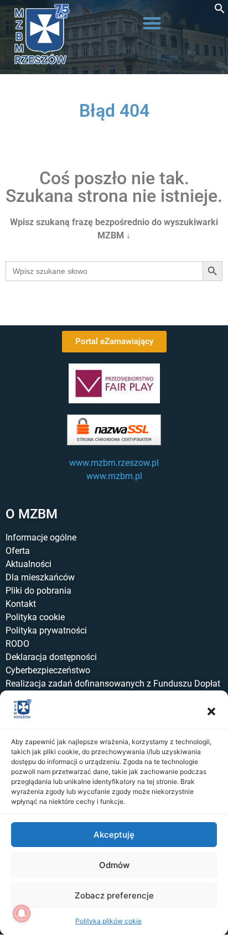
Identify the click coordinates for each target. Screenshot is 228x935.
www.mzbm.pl (114, 476)
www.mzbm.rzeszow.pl (114, 463)
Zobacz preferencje (114, 895)
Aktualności (28, 564)
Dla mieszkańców (40, 577)
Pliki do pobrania (38, 590)
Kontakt (21, 604)
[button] (211, 711)
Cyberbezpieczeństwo (48, 670)
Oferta (18, 551)
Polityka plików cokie (108, 921)
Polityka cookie (35, 617)
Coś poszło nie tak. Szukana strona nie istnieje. (114, 187)
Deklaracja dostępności (51, 657)
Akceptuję (114, 834)
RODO (17, 643)
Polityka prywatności (46, 630)
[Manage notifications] (21, 913)
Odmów (114, 865)
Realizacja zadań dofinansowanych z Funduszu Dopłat (113, 683)
